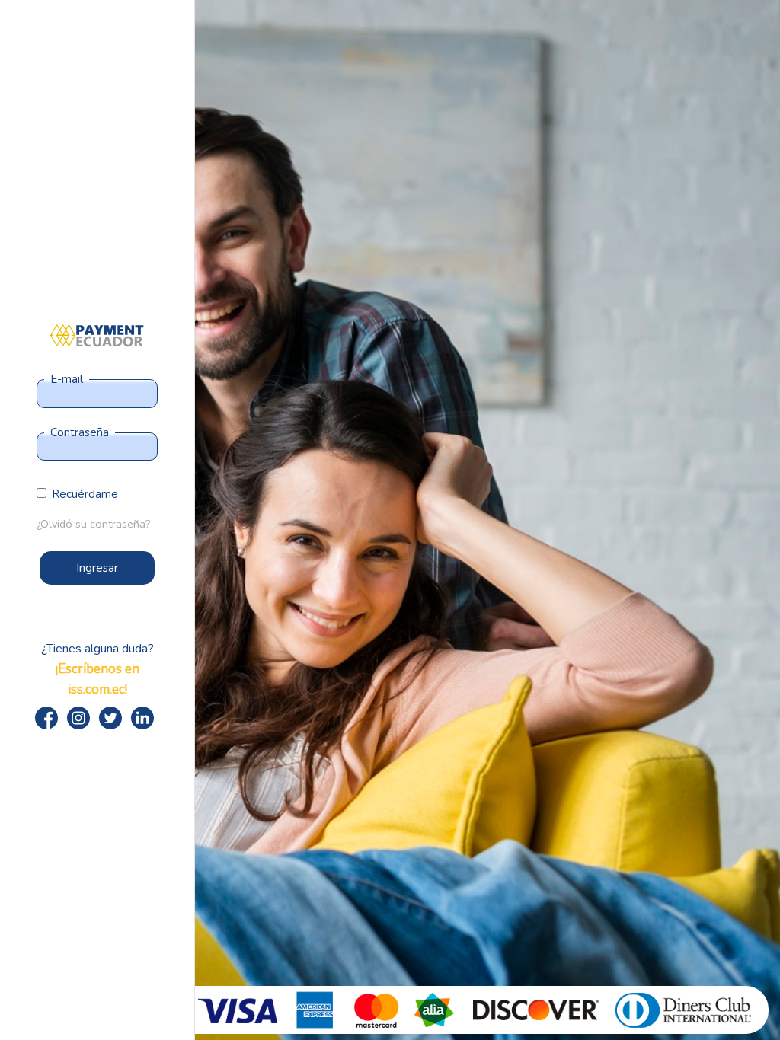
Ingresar (97, 568)
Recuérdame (85, 494)
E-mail (66, 379)
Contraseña (79, 432)
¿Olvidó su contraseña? (94, 523)
